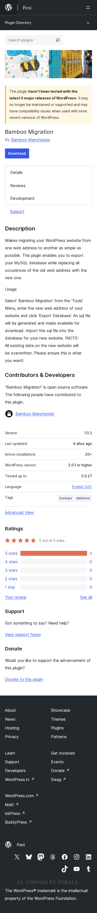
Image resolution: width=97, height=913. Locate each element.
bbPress (15, 813)
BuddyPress (18, 822)
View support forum (23, 634)
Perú (21, 844)
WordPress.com (22, 795)
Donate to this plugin (24, 679)
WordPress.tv (20, 779)
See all (86, 597)
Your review (15, 597)
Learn (10, 753)
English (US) (82, 487)
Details (16, 172)
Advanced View (19, 512)
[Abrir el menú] (89, 7)
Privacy (12, 736)
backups (65, 498)
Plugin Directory (18, 22)
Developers (15, 770)
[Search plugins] (58, 40)
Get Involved (63, 753)
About (10, 710)
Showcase (60, 710)
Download (17, 153)
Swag (58, 779)
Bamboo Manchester (30, 139)
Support (17, 211)
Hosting (12, 727)
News (10, 719)
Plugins (57, 727)
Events (57, 761)
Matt (12, 804)
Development (22, 198)
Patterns (59, 736)
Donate (60, 770)
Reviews (18, 185)
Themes (58, 719)
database (83, 498)
